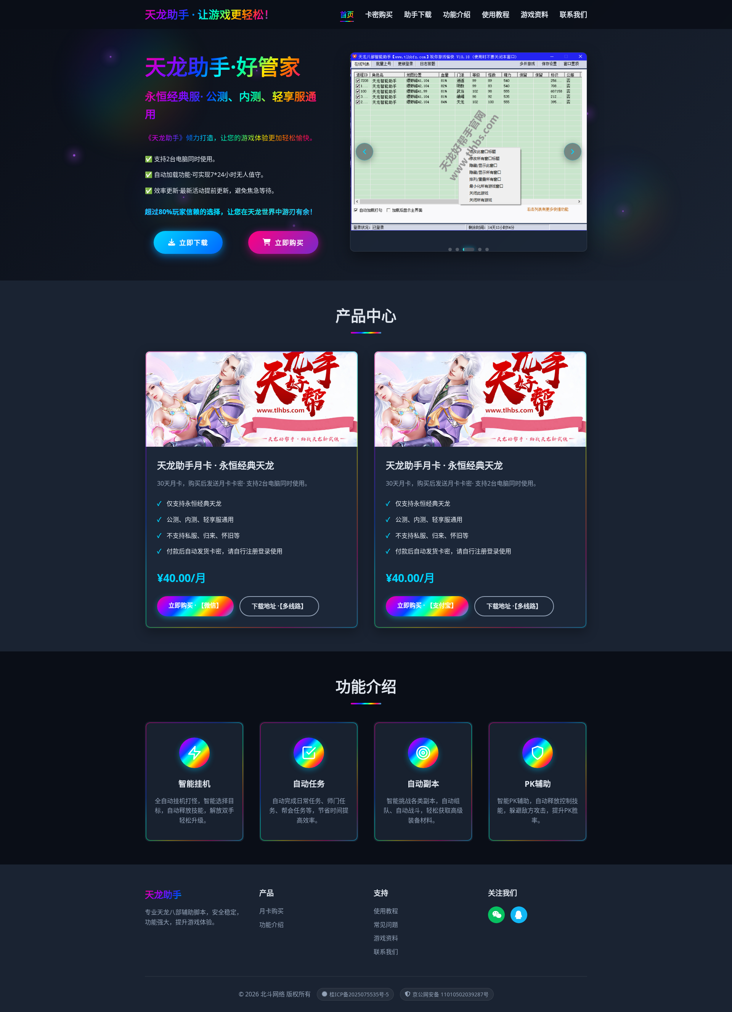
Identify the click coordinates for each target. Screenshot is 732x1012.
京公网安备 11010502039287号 (451, 994)
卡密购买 (379, 14)
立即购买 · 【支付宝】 (427, 605)
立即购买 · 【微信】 (195, 605)
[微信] (496, 914)
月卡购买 (271, 911)
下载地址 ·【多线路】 (279, 606)
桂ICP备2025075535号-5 (359, 994)
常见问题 (386, 925)
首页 (347, 14)
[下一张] (572, 151)
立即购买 (289, 242)
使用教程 (495, 14)
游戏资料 (534, 14)
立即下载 (193, 242)
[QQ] (518, 914)
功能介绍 (456, 14)
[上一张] (364, 151)
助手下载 (418, 14)
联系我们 (573, 14)
